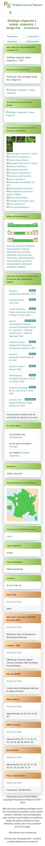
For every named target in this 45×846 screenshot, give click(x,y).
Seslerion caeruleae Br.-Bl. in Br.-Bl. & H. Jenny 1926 (22, 390)
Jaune (9, 536)
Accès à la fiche (14, 601)
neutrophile (11, 258)
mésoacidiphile (13, 264)
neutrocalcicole (24, 255)
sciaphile (25, 249)
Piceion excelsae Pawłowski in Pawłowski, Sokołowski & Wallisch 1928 (22, 345)
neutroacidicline (14, 261)
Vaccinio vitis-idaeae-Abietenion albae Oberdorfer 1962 (22, 402)
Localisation (32, 36)
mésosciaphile (13, 249)
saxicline (20, 246)
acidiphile (21, 267)
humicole (10, 246)
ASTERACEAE (31, 28)
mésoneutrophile (26, 258)
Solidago (13, 446)
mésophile (11, 255)
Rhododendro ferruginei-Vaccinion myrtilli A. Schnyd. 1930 (22, 378)
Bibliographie (33, 41)
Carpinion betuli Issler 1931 (22, 301)
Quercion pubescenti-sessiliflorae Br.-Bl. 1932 (22, 357)
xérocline (26, 252)
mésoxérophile (13, 252)
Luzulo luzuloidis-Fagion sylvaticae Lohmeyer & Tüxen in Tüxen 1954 (22, 312)
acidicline (27, 261)
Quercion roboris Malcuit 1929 (22, 368)
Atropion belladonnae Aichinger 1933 (22, 292)
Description (12, 36)
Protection (12, 41)
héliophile (29, 246)
